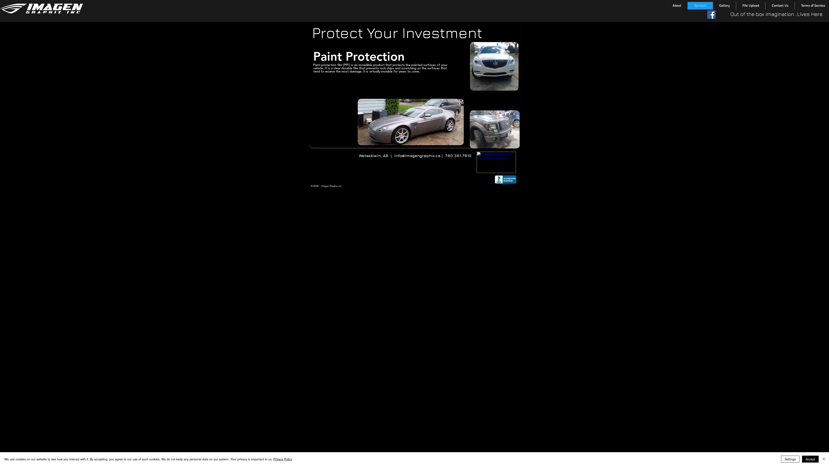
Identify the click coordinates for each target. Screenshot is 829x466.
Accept (810, 459)
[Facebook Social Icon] (711, 14)
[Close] (823, 459)
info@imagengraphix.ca (417, 155)
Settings (790, 459)
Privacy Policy (282, 459)
